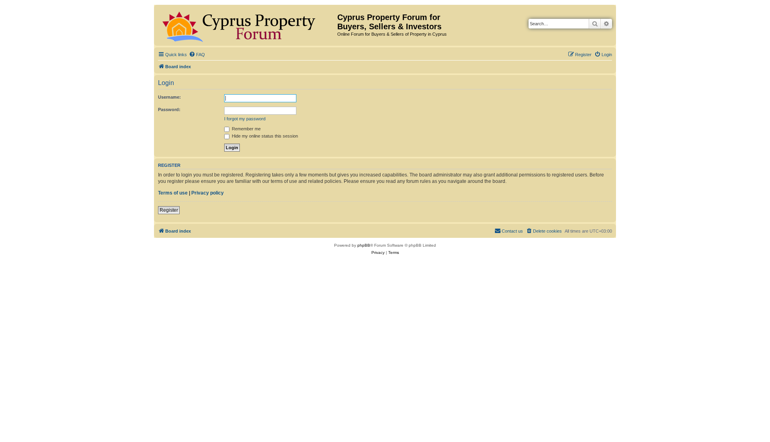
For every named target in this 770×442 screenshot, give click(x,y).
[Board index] (246, 25)
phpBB (363, 245)
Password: (169, 109)
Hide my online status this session (264, 136)
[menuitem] (197, 54)
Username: (169, 97)
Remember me (246, 128)
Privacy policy (207, 193)
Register (169, 210)
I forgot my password (244, 118)
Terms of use (173, 193)
